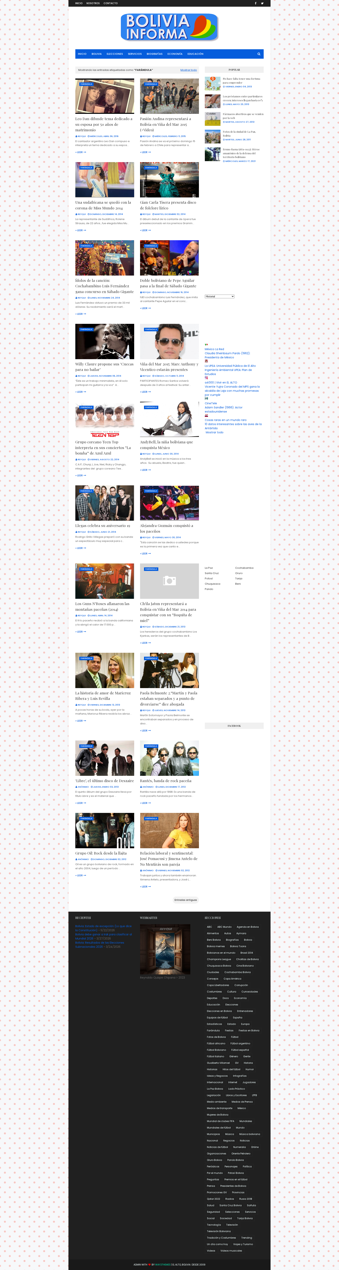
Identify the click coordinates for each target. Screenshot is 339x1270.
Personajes (231, 1166)
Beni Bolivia (214, 939)
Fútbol (234, 1037)
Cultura (231, 991)
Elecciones (231, 1004)
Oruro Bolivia (214, 1160)
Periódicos (213, 1166)
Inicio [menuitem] (82, 54)
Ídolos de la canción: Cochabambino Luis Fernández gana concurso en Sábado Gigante (104, 286)
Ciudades (213, 972)
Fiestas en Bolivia (249, 1030)
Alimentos (213, 933)
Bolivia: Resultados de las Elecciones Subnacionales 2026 (99, 945)
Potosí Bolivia (236, 1173)
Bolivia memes (216, 946)
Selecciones (232, 1211)
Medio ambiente (216, 1101)
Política (247, 1166)
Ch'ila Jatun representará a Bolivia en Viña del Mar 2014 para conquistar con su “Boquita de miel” (168, 612)
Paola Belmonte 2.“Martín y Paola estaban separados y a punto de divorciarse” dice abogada (168, 698)
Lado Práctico (236, 1088)
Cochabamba (244, 568)
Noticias (245, 1140)
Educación (213, 1004)
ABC (209, 927)
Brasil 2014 (247, 952)
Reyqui (82, 136)
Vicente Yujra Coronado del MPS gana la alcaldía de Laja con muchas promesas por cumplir (232, 391)
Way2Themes (163, 1264)
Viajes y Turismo (243, 1244)
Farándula (213, 1030)
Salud (210, 1205)
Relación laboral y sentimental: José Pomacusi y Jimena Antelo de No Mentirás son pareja (169, 858)
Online (255, 1147)
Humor (250, 1069)
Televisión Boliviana (219, 1231)
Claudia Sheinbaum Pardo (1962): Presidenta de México (227, 355)
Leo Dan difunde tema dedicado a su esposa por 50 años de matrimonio (103, 124)
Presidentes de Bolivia (233, 1186)
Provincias (238, 1192)
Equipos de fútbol (217, 1017)
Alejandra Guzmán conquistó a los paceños (166, 528)
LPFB (254, 1095)
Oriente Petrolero (240, 1153)
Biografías (232, 939)
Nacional (212, 1140)
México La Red (214, 349)
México (242, 1108)
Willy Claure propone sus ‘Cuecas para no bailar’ (104, 366)
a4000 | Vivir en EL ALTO (221, 382)
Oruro (239, 573)
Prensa (211, 1186)
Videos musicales (231, 1250)
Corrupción (241, 985)
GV (237, 1063)
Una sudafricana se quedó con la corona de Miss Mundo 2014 (103, 205)
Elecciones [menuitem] (115, 54)
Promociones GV (217, 1192)
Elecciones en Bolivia (219, 1011)
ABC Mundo (224, 927)
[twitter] (262, 3)
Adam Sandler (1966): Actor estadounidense (223, 409)
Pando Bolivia (235, 1160)
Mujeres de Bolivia (217, 1114)
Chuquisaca (212, 584)
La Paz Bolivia (215, 1088)
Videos (211, 1250)
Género (233, 1056)
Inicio (79, 3)
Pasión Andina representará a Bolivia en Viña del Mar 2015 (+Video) (165, 124)
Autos (227, 933)
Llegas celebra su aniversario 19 (102, 525)
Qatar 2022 (213, 1199)
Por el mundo (215, 1173)
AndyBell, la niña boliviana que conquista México (166, 444)
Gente (246, 1056)
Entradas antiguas (186, 900)
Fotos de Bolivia (216, 1037)
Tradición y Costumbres (221, 1237)
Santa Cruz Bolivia (231, 1205)
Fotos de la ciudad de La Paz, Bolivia (239, 133)
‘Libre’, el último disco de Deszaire (104, 780)
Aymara (241, 933)
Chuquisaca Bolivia (219, 965)
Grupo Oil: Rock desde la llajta (101, 852)
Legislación (214, 1095)
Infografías (240, 1075)
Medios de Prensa (242, 1101)
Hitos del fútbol (231, 1069)
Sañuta (251, 1205)
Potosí (209, 578)
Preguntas (213, 1179)
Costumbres (214, 991)
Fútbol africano (216, 1043)
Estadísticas (214, 1024)
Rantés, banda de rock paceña (165, 780)
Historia (248, 1063)
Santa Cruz (212, 573)
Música (229, 1134)
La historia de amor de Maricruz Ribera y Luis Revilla (103, 695)
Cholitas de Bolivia (247, 959)
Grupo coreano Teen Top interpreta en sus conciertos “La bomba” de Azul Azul (103, 447)
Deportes (212, 998)
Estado (231, 1024)
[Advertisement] (234, 229)
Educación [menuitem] (195, 54)
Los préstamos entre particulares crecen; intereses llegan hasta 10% (243, 98)
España (237, 1017)
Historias (212, 1069)
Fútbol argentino (240, 1043)
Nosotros (93, 3)
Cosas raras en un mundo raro (226, 420)
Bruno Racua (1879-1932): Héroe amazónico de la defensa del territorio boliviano (241, 153)
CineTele (211, 403)
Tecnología (214, 1224)
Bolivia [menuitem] (97, 54)
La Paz (209, 568)
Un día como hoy (217, 1244)
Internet (232, 1082)
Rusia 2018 (245, 1199)
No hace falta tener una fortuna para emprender (241, 80)
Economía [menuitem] (175, 54)
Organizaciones (216, 1153)
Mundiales (246, 1121)
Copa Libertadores (218, 985)
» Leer (79, 152)
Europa (245, 1024)
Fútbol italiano (215, 1056)
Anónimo (83, 786)
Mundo (240, 1127)
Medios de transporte (219, 1108)
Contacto (111, 3)
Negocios (229, 1140)
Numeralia (239, 1147)
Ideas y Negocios (217, 1075)
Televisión (232, 1224)
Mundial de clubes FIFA (220, 1121)
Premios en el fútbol (235, 1179)
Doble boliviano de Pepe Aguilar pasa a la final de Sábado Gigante (168, 283)
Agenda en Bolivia (248, 927)
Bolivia (248, 939)
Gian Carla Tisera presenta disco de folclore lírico (168, 205)
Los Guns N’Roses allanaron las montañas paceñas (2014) (102, 606)
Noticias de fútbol (217, 1147)
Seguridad (213, 1211)
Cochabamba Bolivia (237, 972)
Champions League (219, 959)
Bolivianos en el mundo (221, 952)
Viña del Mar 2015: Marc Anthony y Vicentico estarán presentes (169, 366)
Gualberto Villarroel (218, 1063)
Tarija (238, 578)
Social (211, 1218)
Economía (240, 998)
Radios (229, 1199)
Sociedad (226, 1218)
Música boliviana (249, 1134)
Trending (246, 1237)
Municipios (213, 1134)
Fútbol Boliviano (216, 1050)
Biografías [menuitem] (154, 54)
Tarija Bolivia (245, 1218)
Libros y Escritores (236, 1095)
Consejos (212, 978)
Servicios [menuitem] (135, 54)
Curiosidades (249, 991)
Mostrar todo (188, 70)
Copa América (232, 978)
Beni (238, 584)
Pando (209, 589)
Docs (226, 998)
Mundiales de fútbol (219, 1127)
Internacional (215, 1082)
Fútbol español (240, 1050)
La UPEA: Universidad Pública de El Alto (230, 366)
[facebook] (255, 3)
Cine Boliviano (245, 965)
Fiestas (229, 1030)
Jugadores (249, 1082)
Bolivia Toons (238, 946)
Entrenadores (245, 1011)
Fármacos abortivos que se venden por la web (243, 116)
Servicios (250, 1211)
